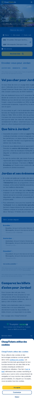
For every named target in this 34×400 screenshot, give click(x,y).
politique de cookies (17, 360)
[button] (17, 397)
